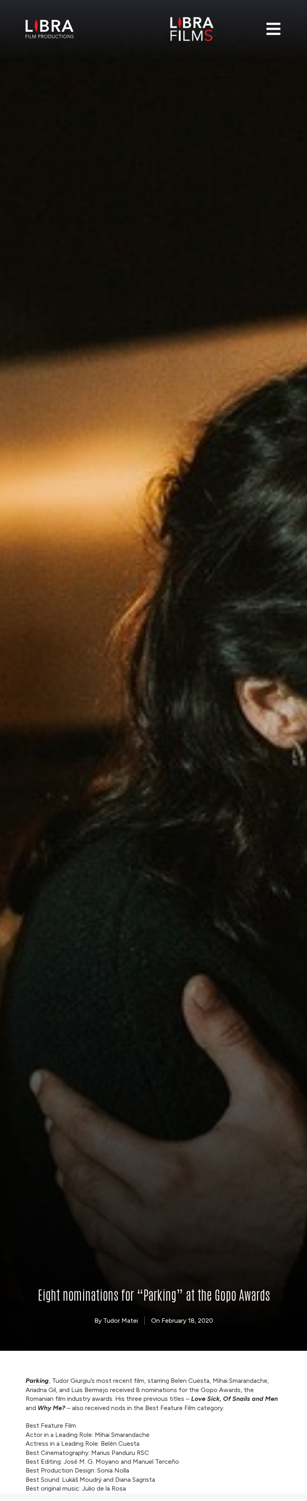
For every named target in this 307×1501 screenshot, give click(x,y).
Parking (37, 1380)
